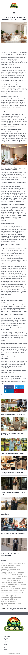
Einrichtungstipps (16, 569)
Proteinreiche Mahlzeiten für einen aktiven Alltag (13, 414)
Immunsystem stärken (14, 580)
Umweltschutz (5, 601)
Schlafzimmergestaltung (13, 593)
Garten (5, 639)
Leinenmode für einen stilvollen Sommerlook (12, 453)
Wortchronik (7, 636)
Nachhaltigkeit (6, 588)
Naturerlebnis (16, 588)
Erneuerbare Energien (5, 574)
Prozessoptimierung (8, 592)
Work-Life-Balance (17, 603)
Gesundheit (16, 579)
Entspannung (15, 571)
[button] (14, 13)
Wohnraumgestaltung (7, 603)
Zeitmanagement (6, 605)
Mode (5, 642)
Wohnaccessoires (13, 601)
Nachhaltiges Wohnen (10, 586)
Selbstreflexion (18, 596)
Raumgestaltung (18, 592)
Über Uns (6, 647)
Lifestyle (6, 641)
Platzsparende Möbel (13, 590)
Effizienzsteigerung (6, 569)
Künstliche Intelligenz (7, 582)
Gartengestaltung (13, 576)
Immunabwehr (4, 580)
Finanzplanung (7, 576)
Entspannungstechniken (12, 573)
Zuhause (4, 608)
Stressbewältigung (10, 599)
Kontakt (5, 649)
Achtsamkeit (4, 564)
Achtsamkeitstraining (8, 565)
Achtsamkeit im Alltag (18, 564)
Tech (5, 646)
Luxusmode (17, 582)
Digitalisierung (13, 567)
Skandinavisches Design (7, 597)
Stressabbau (17, 597)
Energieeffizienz (6, 571)
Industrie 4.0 (24, 580)
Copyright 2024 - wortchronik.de (14, 653)
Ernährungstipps (16, 574)
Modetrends (11, 584)
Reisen (5, 644)
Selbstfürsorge (7, 596)
